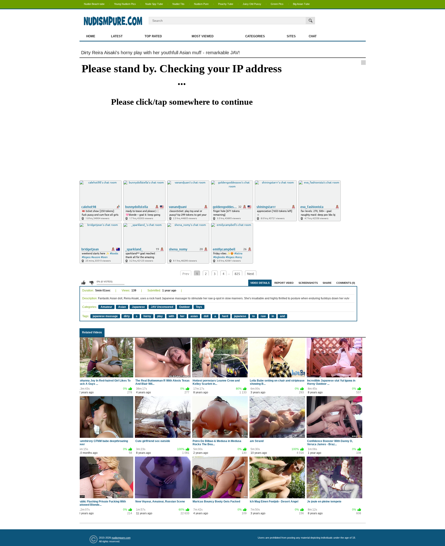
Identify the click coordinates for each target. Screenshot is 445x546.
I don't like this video (91, 282)
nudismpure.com (121, 537)
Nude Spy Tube (154, 4)
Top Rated (153, 36)
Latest (117, 36)
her (182, 316)
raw (263, 316)
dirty (127, 316)
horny (147, 316)
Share (327, 282)
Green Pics (277, 4)
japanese (240, 316)
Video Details (260, 282)
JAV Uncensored (162, 307)
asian (194, 316)
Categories (255, 36)
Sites (291, 36)
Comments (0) (345, 282)
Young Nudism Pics (125, 4)
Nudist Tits (178, 4)
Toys (199, 307)
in (273, 316)
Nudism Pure (201, 4)
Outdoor (184, 307)
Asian (122, 307)
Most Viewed (202, 36)
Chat (313, 36)
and (282, 316)
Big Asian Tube (301, 4)
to (253, 316)
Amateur (106, 307)
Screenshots (308, 282)
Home (90, 36)
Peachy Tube (225, 4)
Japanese (138, 307)
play (160, 316)
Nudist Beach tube (94, 4)
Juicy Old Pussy (252, 4)
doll (206, 316)
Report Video (284, 282)
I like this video (83, 282)
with (171, 316)
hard (225, 316)
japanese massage (105, 316)
